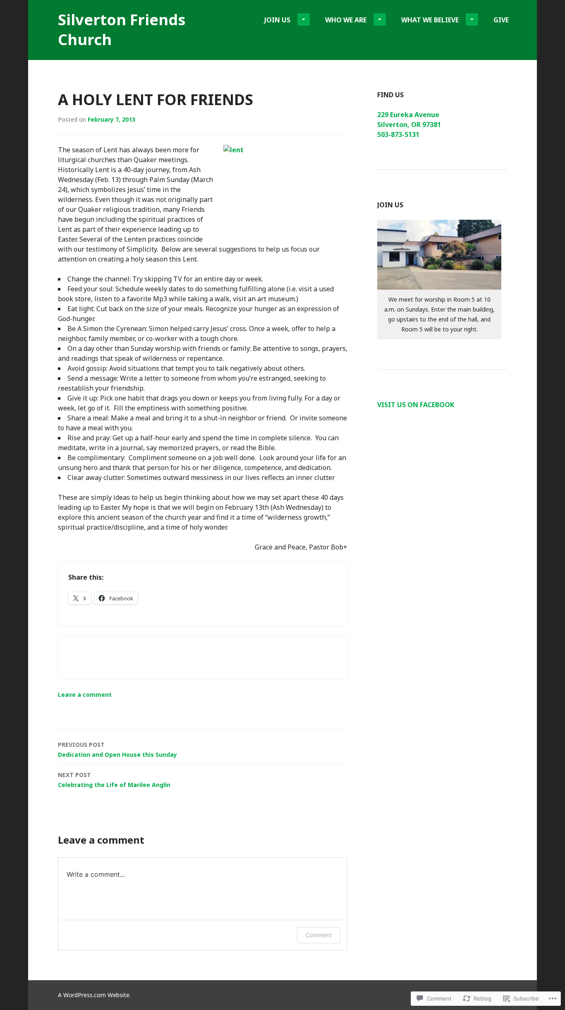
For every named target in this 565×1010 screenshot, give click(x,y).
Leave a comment (85, 694)
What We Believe (430, 19)
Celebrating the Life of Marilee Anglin (114, 780)
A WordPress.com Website (93, 995)
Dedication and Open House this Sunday (117, 749)
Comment (319, 934)
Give (501, 19)
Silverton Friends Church (122, 30)
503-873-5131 (398, 134)
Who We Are (345, 19)
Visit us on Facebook (415, 404)
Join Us (277, 19)
